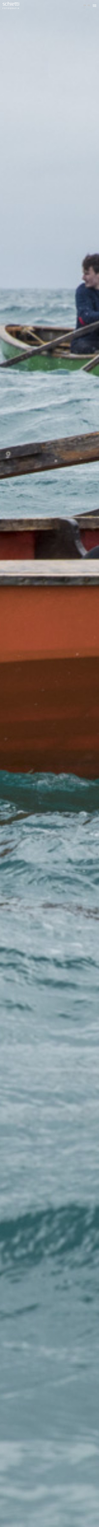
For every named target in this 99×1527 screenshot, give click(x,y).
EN (85, 5)
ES (89, 5)
